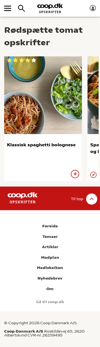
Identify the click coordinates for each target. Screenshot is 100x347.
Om (50, 288)
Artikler (50, 247)
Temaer (50, 236)
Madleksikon (50, 267)
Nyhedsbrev (50, 278)
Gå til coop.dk (50, 302)
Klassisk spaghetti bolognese (41, 144)
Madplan (50, 257)
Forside (50, 226)
